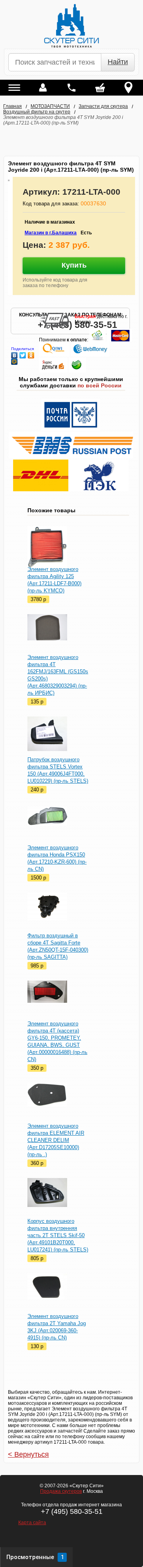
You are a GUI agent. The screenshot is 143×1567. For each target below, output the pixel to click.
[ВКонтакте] (14, 353)
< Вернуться (28, 1454)
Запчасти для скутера (103, 106)
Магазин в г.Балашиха (51, 233)
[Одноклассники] (31, 353)
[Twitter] (23, 353)
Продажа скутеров (61, 1491)
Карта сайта (32, 1522)
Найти (118, 62)
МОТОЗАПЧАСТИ (50, 106)
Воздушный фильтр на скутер (36, 112)
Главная (12, 106)
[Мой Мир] (14, 359)
